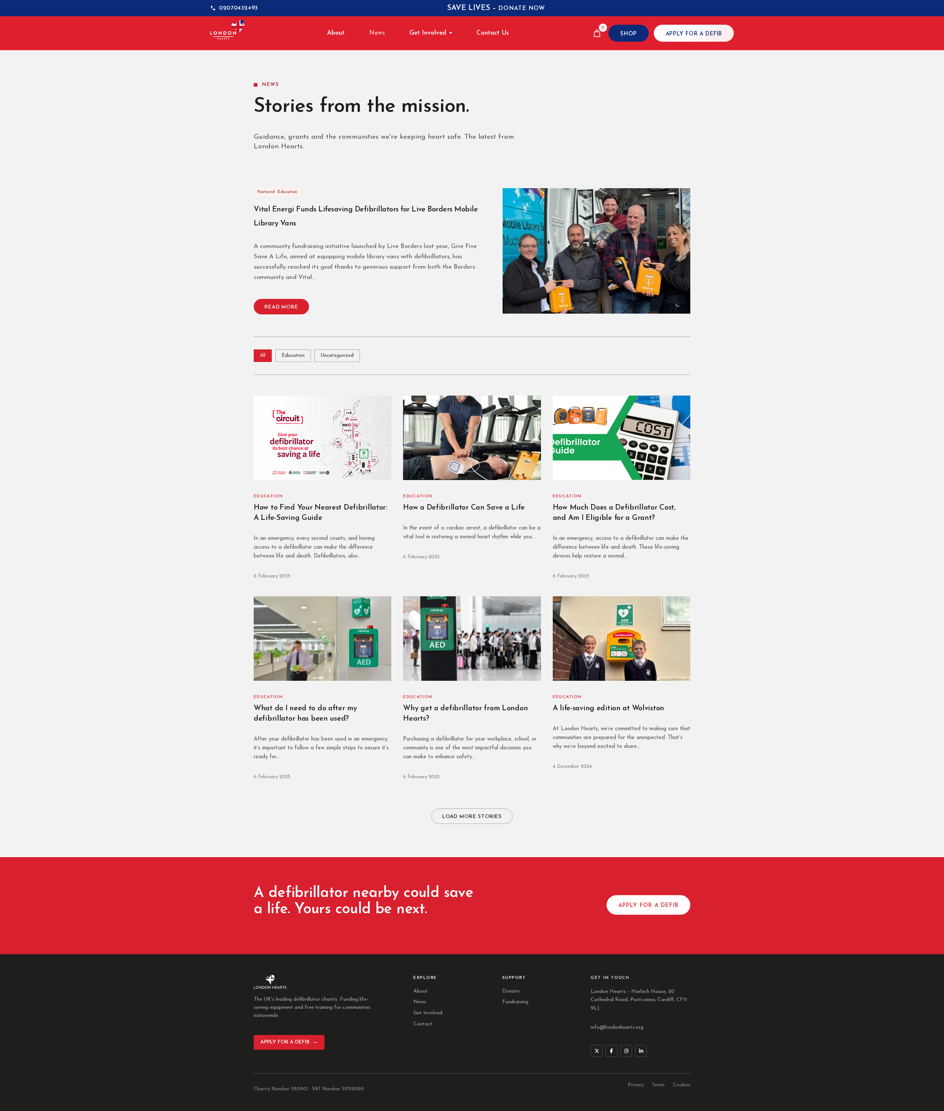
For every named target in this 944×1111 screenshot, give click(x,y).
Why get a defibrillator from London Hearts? (465, 713)
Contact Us (492, 33)
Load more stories (472, 817)
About (336, 33)
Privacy (635, 1085)
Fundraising (515, 1002)
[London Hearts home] (227, 33)
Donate (511, 991)
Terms (658, 1085)
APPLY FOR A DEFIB (694, 34)
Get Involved (427, 33)
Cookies (681, 1085)
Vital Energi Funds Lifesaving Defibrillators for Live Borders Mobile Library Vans (366, 216)
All (263, 355)
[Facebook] (611, 1051)
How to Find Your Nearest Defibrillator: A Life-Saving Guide (320, 513)
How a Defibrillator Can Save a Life (463, 507)
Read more (281, 307)
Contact (423, 1024)
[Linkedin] (641, 1051)
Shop (628, 34)
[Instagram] (626, 1051)
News (377, 33)
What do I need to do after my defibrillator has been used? (305, 713)
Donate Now (521, 8)
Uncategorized (337, 355)
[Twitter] (597, 1051)
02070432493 (238, 8)
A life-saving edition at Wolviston (608, 708)
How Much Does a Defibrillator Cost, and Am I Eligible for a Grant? (614, 513)
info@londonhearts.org (617, 1027)
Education (293, 355)
